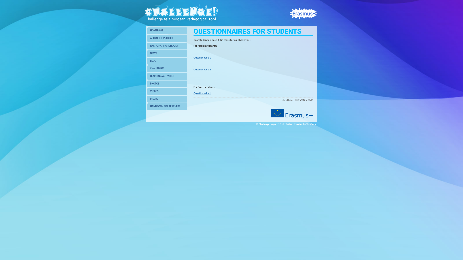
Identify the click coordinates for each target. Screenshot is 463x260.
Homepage (156, 30)
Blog (153, 61)
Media (154, 99)
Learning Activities (162, 76)
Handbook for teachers (165, 106)
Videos (154, 91)
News (153, 53)
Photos (154, 84)
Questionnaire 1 (202, 58)
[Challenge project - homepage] (181, 23)
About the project (161, 38)
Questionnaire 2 (202, 69)
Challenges (157, 68)
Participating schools (164, 46)
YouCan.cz (311, 124)
